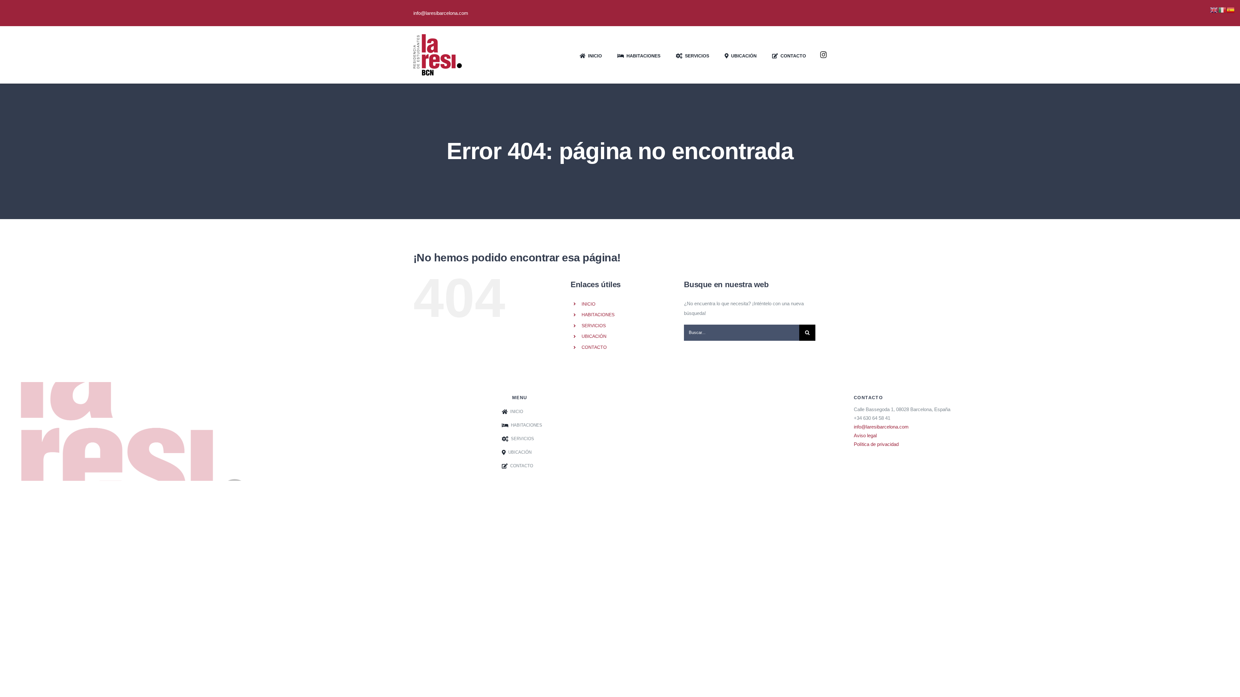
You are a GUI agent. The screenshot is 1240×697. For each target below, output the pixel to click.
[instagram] (823, 55)
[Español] (1231, 9)
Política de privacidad (876, 444)
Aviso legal (865, 435)
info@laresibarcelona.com (881, 426)
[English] (1214, 9)
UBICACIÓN (594, 336)
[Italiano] (1222, 9)
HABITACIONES (598, 314)
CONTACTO (594, 347)
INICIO (588, 304)
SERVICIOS (594, 325)
